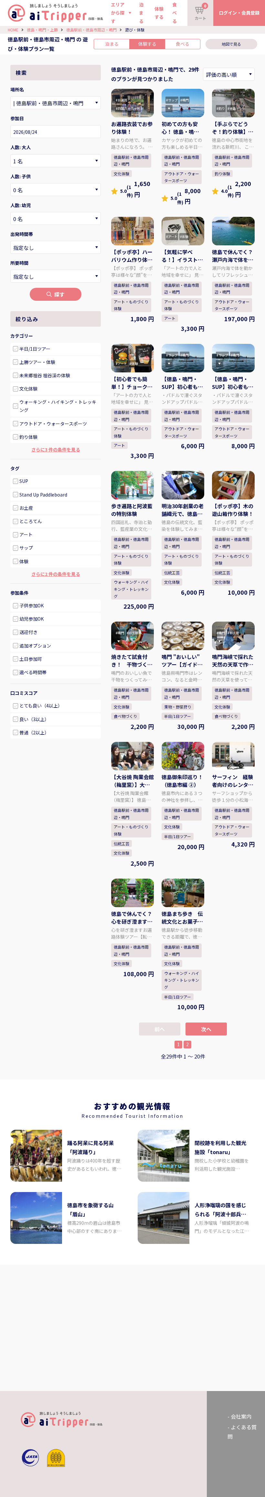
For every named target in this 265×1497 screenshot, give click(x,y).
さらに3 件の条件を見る (55, 449)
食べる (174, 12)
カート (200, 12)
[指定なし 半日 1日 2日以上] (55, 276)
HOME (13, 29)
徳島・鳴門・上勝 (42, 29)
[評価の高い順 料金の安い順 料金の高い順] (229, 74)
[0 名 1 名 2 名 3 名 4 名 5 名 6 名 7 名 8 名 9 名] (55, 160)
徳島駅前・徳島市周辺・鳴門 (91, 29)
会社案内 (241, 1416)
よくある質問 (242, 1431)
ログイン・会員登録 (239, 12)
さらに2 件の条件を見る (55, 574)
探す (59, 294)
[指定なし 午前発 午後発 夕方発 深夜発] (55, 247)
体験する (159, 13)
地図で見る (231, 44)
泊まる (141, 12)
